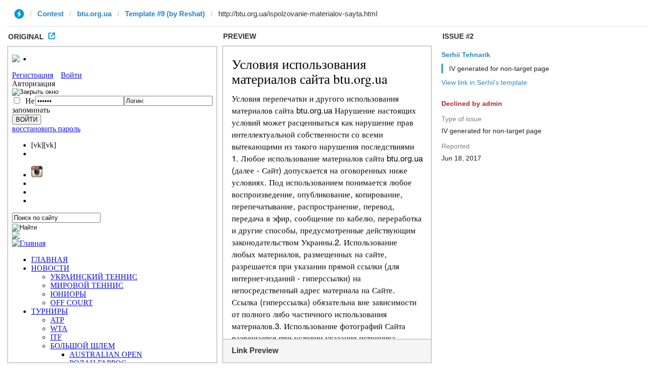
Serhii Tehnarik (465, 54)
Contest (50, 14)
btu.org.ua (94, 14)
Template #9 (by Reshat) (165, 14)
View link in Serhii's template (484, 82)
